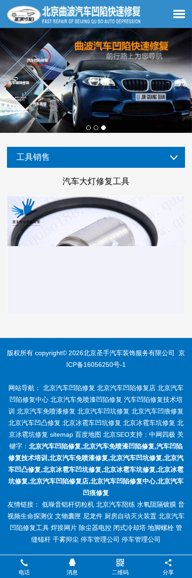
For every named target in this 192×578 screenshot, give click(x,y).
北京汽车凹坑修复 (103, 411)
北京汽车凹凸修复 (34, 423)
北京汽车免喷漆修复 (46, 411)
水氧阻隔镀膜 (156, 504)
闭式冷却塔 (129, 527)
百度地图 (88, 434)
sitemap (61, 434)
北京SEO (116, 434)
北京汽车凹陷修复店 (126, 388)
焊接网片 (64, 527)
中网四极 (162, 434)
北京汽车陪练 (115, 504)
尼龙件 (93, 516)
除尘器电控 (95, 527)
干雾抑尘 (66, 539)
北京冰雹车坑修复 (149, 423)
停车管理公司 (100, 539)
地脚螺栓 (161, 527)
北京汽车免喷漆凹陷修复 (86, 399)
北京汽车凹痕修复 (157, 411)
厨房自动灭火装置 (130, 516)
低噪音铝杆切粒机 (68, 504)
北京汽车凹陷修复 (69, 388)
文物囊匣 (68, 516)
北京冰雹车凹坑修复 (91, 423)
